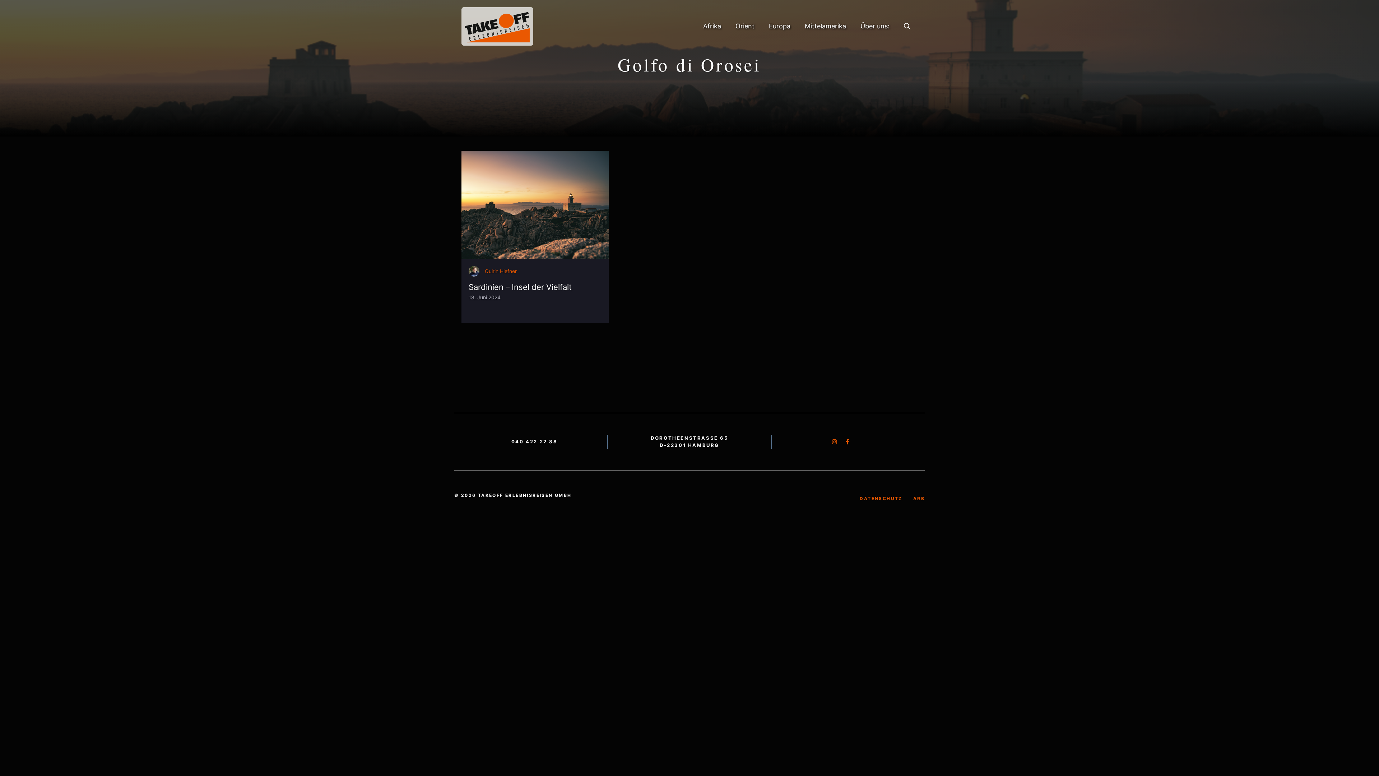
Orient (744, 26)
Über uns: (875, 26)
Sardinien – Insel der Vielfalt (520, 287)
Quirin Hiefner (501, 271)
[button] (907, 26)
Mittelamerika (825, 26)
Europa (779, 26)
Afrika (712, 26)
